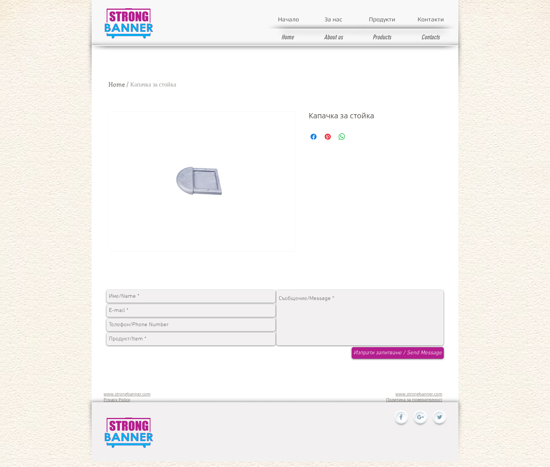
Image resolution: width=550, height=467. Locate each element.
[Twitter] (439, 418)
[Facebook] (401, 418)
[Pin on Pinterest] (327, 136)
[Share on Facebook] (313, 136)
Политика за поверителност (414, 399)
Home (117, 84)
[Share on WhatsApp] (341, 136)
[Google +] (420, 418)
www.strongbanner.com (127, 394)
